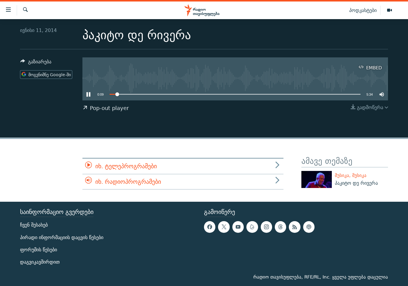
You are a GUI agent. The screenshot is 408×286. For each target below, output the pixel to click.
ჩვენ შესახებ (34, 225)
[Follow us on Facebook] (209, 227)
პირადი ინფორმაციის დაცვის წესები (61, 237)
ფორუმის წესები (38, 249)
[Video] (389, 10)
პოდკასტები (363, 10)
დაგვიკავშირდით (40, 262)
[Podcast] (309, 227)
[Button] (35, 63)
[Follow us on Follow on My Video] (252, 227)
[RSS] (294, 227)
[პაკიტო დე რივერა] (316, 179)
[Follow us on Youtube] (238, 227)
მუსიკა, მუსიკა (350, 175)
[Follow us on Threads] (280, 227)
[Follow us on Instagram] (266, 227)
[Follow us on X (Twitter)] (223, 227)
